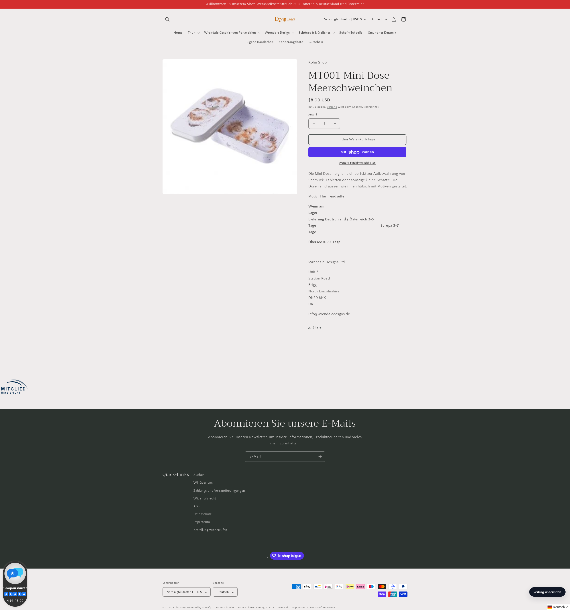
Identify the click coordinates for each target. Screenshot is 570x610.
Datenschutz (202, 514)
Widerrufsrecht (204, 498)
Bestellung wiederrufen (210, 530)
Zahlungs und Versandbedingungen (219, 490)
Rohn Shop (179, 607)
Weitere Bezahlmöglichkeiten (357, 162)
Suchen (199, 475)
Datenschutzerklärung (251, 607)
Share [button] (317, 327)
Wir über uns (203, 483)
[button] (167, 19)
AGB (196, 506)
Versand (332, 106)
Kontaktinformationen (322, 607)
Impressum (201, 522)
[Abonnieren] (320, 456)
